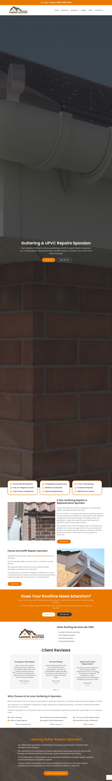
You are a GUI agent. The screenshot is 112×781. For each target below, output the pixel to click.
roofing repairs (37, 556)
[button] (14, 673)
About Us (65, 10)
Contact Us (99, 10)
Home (57, 10)
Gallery (83, 10)
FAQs (90, 10)
